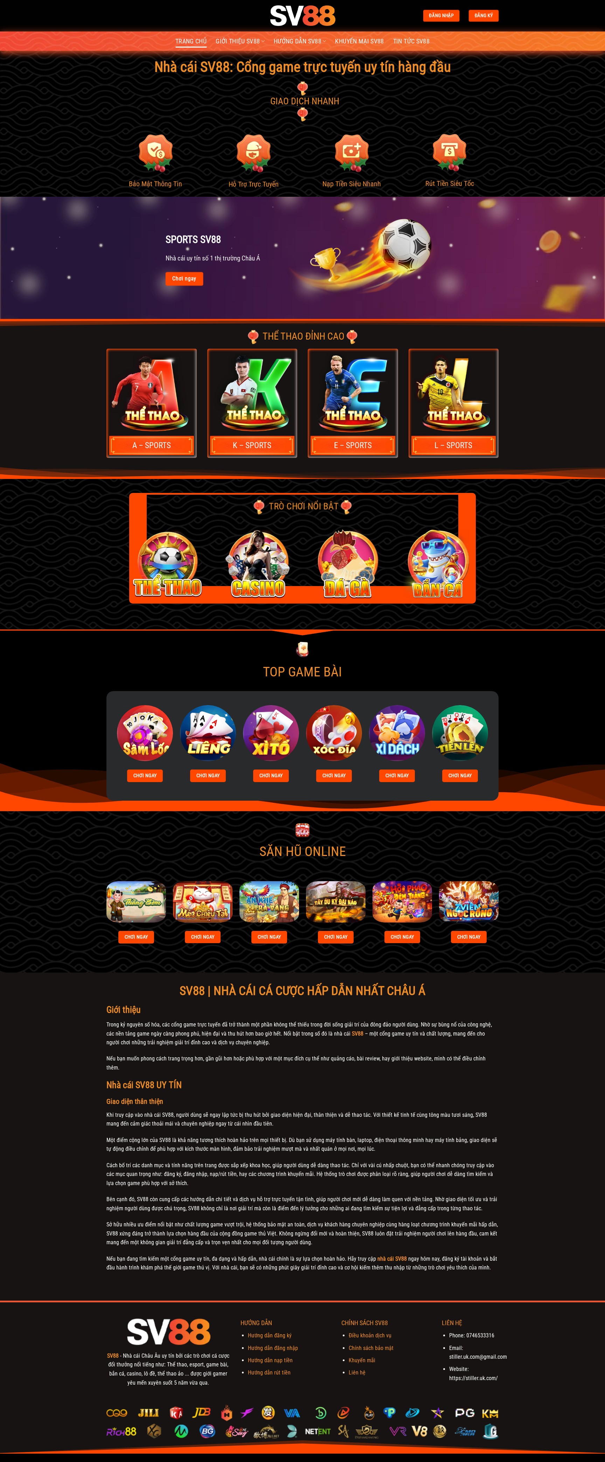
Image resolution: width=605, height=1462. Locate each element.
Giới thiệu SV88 (238, 41)
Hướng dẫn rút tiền (269, 1372)
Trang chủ (191, 41)
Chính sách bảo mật (371, 1348)
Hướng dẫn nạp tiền (270, 1360)
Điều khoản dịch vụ (370, 1335)
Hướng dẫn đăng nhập (273, 1348)
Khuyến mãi (362, 1360)
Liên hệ (357, 1372)
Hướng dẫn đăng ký (270, 1335)
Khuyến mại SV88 (359, 41)
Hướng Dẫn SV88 (297, 41)
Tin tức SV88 (411, 41)
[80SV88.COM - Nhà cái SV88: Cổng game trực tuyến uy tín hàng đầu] (302, 16)
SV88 (357, 1033)
